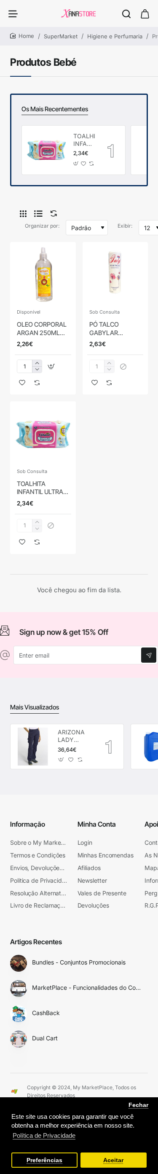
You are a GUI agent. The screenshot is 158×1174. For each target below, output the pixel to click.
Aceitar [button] (113, 1160)
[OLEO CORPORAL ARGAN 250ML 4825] (42, 274)
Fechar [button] (138, 1105)
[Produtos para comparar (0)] (52, 213)
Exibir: (125, 226)
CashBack (46, 1012)
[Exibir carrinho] (145, 13)
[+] (37, 363)
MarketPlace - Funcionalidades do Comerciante (88, 987)
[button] (76, 163)
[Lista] (38, 213)
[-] (37, 369)
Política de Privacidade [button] (44, 1135)
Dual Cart (45, 1038)
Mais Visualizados (34, 707)
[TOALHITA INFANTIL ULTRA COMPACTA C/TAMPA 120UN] (46, 150)
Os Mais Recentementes (54, 109)
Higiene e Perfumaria (114, 36)
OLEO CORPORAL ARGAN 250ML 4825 (42, 328)
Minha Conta (97, 824)
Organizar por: (42, 226)
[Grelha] (23, 213)
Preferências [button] (44, 1160)
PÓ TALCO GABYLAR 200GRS (104, 328)
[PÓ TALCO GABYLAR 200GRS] (115, 274)
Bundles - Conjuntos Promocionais (79, 962)
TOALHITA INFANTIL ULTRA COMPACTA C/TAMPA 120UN (84, 140)
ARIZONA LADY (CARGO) (71, 736)
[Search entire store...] (126, 13)
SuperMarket (61, 36)
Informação (27, 824)
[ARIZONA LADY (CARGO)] (33, 747)
